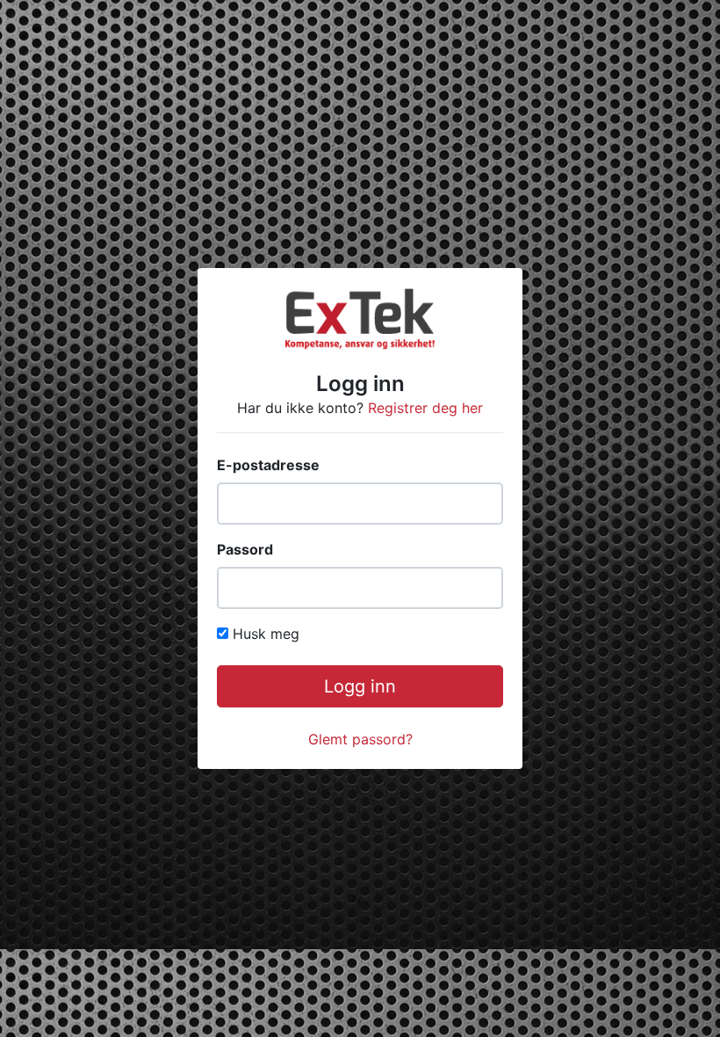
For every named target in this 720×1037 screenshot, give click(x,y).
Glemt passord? (360, 739)
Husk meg (266, 633)
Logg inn (360, 686)
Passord (245, 549)
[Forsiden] (360, 317)
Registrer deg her (425, 408)
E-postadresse (268, 465)
